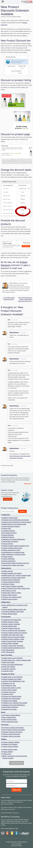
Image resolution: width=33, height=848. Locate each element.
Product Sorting (7, 544)
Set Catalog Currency (9, 533)
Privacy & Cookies (16, 843)
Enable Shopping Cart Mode (11, 573)
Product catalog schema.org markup (14, 633)
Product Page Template (10, 643)
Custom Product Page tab (11, 628)
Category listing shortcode (11, 736)
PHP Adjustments (8, 652)
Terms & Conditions (16, 845)
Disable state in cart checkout (12, 658)
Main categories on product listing (13, 554)
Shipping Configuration (10, 518)
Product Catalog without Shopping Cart (15, 546)
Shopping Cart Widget (9, 701)
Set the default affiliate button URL (14, 609)
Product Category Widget (10, 742)
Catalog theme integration (11, 580)
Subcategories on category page (13, 552)
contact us (16, 812)
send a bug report (10, 809)
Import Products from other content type (16, 588)
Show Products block (9, 719)
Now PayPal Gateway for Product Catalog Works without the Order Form (25, 299)
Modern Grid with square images (13, 637)
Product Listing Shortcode (11, 734)
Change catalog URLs (9, 626)
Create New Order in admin (11, 593)
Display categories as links (11, 550)
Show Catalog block (9, 717)
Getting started (7, 571)
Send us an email (5, 819)
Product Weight (7, 752)
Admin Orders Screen (9, 595)
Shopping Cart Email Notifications (13, 539)
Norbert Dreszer (14, 332)
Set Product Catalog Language (12, 586)
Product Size (6, 754)
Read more (28, 483)
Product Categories (8, 561)
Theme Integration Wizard (11, 582)
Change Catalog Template (11, 624)
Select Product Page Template (12, 641)
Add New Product (8, 584)
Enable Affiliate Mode (9, 614)
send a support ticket (7, 804)
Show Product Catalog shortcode (13, 730)
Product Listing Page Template (12, 646)
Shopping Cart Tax (8, 683)
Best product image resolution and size (15, 563)
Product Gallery (7, 556)
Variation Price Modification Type (13, 681)
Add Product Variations (10, 541)
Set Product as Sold (9, 590)
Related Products (8, 537)
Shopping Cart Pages (9, 709)
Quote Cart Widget (8, 667)
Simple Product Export (9, 749)
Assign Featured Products (11, 526)
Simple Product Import (9, 599)
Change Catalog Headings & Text (13, 648)
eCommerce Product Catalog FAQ (13, 577)
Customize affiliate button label (13, 611)
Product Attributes (8, 559)
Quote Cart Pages (8, 662)
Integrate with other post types (12, 635)
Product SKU (6, 528)
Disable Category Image (10, 622)
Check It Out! (8, 499)
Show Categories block (10, 722)
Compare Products (8, 531)
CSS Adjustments (8, 650)
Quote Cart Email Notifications (12, 664)
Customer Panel (7, 671)
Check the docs (16, 763)
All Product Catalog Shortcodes (13, 727)
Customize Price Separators (11, 620)
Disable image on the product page (14, 524)
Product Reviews (8, 535)
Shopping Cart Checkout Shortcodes (14, 703)
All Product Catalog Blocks (11, 715)
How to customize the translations (14, 630)
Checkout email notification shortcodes (15, 520)
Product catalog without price (12, 548)
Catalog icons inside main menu (13, 565)
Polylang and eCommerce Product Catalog (16, 522)
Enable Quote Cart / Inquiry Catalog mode (16, 575)
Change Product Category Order (13, 639)
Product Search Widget (10, 746)
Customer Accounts (9, 669)
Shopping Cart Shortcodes (11, 698)
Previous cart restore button (11, 597)
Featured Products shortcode (12, 732)
